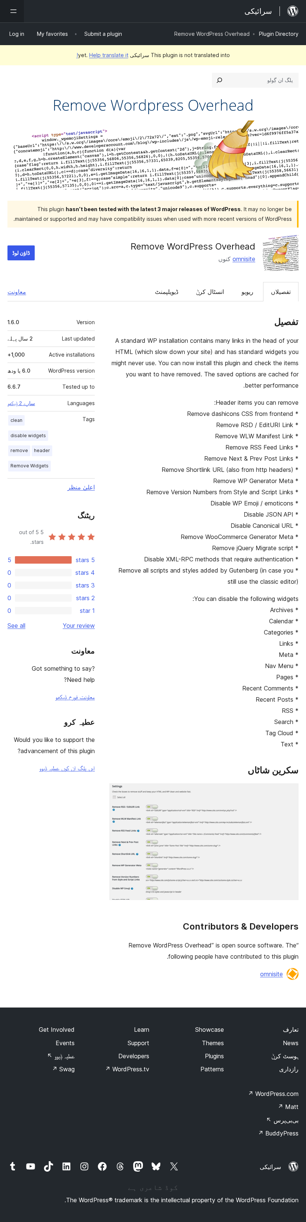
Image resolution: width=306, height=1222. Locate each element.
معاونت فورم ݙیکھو (75, 697)
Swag (63, 1069)
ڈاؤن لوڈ (21, 253)
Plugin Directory (279, 34)
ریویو (247, 291)
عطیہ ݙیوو (61, 1056)
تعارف (291, 1029)
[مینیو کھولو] (12, 11)
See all (16, 625)
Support (138, 1043)
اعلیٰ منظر (81, 487)
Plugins (214, 1056)
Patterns (212, 1069)
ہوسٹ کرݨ (285, 1056)
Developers (133, 1056)
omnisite (243, 259)
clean (16, 420)
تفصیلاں (281, 291)
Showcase (209, 1029)
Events (65, 1043)
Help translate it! (102, 55)
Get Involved (57, 1029)
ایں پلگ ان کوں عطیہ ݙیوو (67, 768)
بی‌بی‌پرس (282, 1120)
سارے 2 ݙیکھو (21, 403)
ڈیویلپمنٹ (166, 291)
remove (19, 450)
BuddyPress (278, 1133)
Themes (213, 1043)
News (291, 1043)
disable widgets (28, 435)
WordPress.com (273, 1093)
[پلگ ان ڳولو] (219, 80)
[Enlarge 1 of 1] (288, 793)
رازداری (289, 1069)
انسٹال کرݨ (210, 291)
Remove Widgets (29, 466)
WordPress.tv (127, 1069)
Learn (141, 1029)
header (42, 450)
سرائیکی (270, 1167)
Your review (79, 625)
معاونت (16, 291)
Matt (288, 1106)
